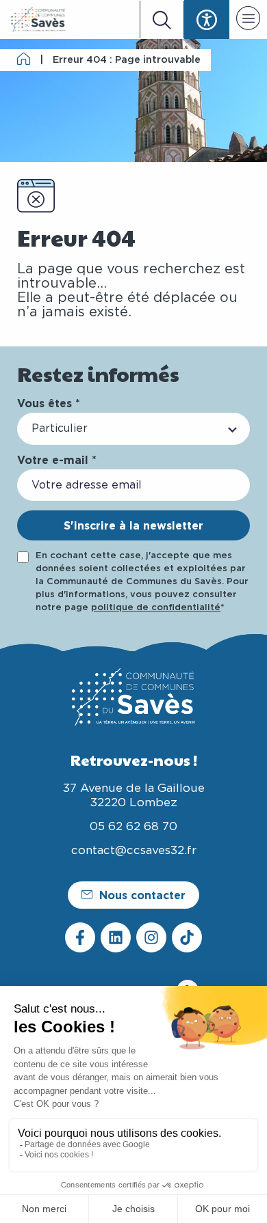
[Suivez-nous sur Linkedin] (116, 937)
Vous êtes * (48, 403)
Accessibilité (206, 19)
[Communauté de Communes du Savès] (38, 19)
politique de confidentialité (155, 607)
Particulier (59, 428)
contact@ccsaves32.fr (133, 850)
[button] (248, 20)
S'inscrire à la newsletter (133, 525)
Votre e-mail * (57, 459)
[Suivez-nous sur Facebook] (80, 937)
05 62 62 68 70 (133, 826)
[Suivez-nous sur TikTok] (187, 937)
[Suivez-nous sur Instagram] (151, 937)
